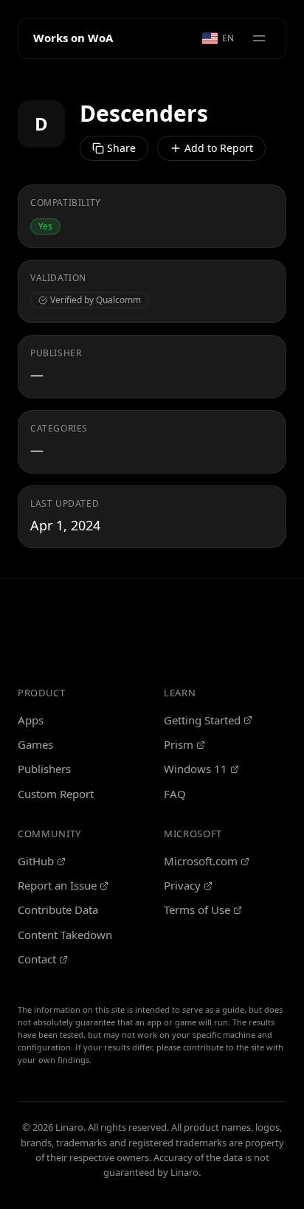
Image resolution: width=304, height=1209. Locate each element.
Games (35, 744)
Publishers (44, 768)
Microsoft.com (201, 860)
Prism (178, 744)
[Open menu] (259, 38)
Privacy (182, 885)
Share (121, 148)
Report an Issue (57, 885)
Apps (31, 720)
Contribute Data (58, 909)
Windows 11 (195, 768)
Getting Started (202, 720)
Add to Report (218, 148)
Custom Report (56, 793)
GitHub (36, 860)
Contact (37, 959)
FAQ (175, 793)
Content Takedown (65, 934)
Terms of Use (197, 909)
